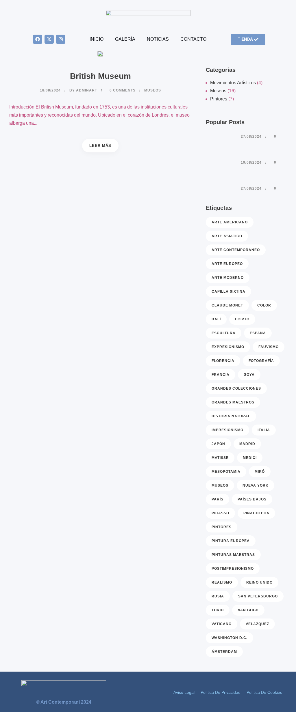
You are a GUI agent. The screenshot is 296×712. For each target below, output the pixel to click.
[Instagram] (60, 39)
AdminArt (86, 90)
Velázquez (257, 624)
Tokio (218, 610)
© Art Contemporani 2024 (63, 702)
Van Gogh (248, 610)
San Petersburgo (258, 596)
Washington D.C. (229, 638)
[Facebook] (37, 39)
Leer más (100, 145)
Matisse (220, 458)
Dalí (216, 319)
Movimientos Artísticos (233, 82)
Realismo (222, 582)
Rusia (218, 596)
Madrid (247, 444)
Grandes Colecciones (236, 388)
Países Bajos (252, 499)
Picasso (220, 513)
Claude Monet (227, 305)
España (258, 333)
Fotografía (261, 361)
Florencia (223, 361)
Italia (264, 430)
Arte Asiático (227, 236)
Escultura (224, 333)
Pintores (218, 98)
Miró (260, 472)
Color (264, 305)
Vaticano (222, 624)
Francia (221, 375)
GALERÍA (125, 39)
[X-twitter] (49, 39)
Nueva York (256, 485)
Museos (218, 90)
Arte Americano (230, 222)
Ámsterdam (224, 652)
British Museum (100, 76)
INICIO (96, 39)
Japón (218, 444)
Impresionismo (227, 430)
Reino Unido (259, 582)
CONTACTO (193, 39)
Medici (250, 458)
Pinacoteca (256, 513)
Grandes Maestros (233, 402)
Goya (249, 375)
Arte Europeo (227, 264)
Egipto (242, 319)
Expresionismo (228, 347)
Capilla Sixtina (228, 291)
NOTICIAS (158, 39)
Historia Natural (231, 416)
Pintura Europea (231, 541)
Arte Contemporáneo (236, 250)
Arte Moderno (228, 278)
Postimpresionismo (233, 569)
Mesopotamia (226, 472)
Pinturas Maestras (233, 555)
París (217, 499)
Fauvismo (268, 347)
